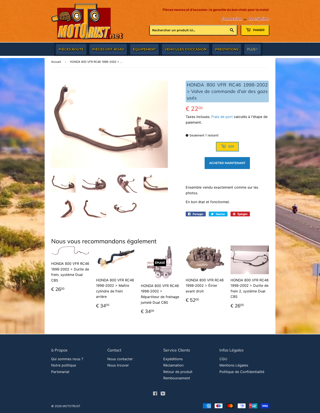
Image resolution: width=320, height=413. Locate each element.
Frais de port (222, 116)
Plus (251, 49)
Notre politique (63, 365)
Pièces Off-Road (108, 49)
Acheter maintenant (227, 163)
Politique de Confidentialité (241, 372)
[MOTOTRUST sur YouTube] (163, 394)
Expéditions (173, 359)
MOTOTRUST (71, 406)
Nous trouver (118, 365)
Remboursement (176, 378)
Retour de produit (177, 372)
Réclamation (173, 365)
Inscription (258, 19)
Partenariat (60, 372)
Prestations (226, 49)
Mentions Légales (233, 365)
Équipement (144, 49)
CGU (223, 359)
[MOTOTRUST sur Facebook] (155, 394)
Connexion (231, 19)
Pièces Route (71, 49)
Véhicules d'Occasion (185, 49)
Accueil (56, 61)
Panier (258, 30)
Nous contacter (120, 359)
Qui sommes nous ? (67, 359)
